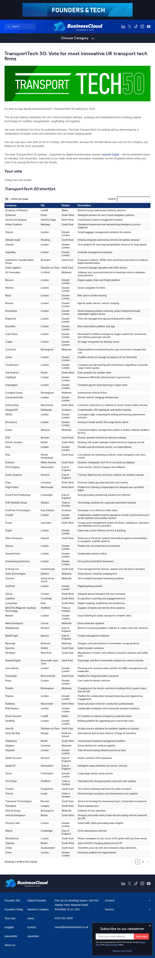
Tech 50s (10, 918)
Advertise (33, 936)
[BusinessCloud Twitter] (129, 26)
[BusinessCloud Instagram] (142, 26)
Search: (112, 199)
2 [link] (143, 861)
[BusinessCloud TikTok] (136, 26)
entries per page (19, 199)
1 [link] (138, 861)
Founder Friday (14, 909)
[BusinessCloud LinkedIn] (123, 26)
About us (10, 945)
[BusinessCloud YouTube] (148, 26)
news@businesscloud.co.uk (71, 927)
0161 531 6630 (64, 918)
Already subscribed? (122, 951)
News (30, 918)
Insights (9, 927)
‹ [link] (132, 861)
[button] (38, 205)
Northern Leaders (38, 909)
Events (31, 927)
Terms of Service (111, 945)
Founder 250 (12, 900)
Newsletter (11, 936)
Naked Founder (36, 900)
